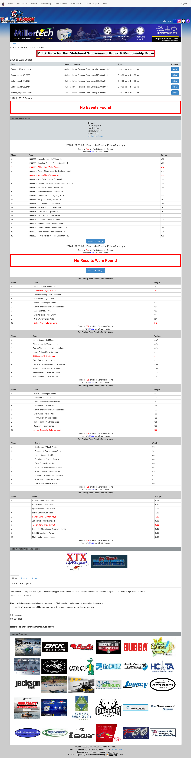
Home (10, 3)
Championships (91, 3)
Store (105, 3)
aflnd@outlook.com (95, 136)
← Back (13, 43)
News (33, 3)
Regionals (75, 3)
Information (21, 3)
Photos (24, 578)
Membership (46, 3)
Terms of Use (116, 749)
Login (183, 3)
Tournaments (60, 3)
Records (34, 578)
